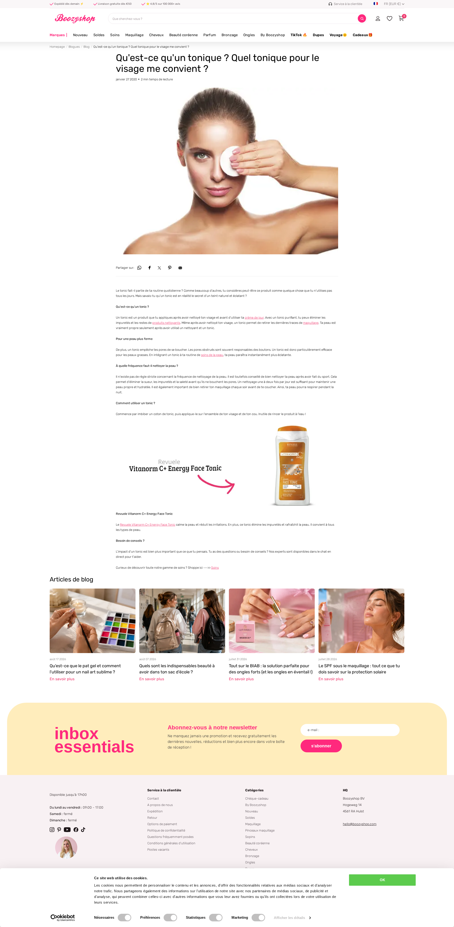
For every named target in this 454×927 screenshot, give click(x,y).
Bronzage (230, 35)
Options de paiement (162, 824)
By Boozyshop (273, 35)
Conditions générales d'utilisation (171, 843)
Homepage (57, 46)
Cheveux (156, 35)
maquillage (311, 323)
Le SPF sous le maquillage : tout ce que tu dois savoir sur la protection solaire (359, 669)
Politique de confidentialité (166, 830)
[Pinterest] (59, 829)
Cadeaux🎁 (363, 35)
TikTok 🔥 (299, 35)
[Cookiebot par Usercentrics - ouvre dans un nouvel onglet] (62, 917)
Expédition (155, 811)
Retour (152, 817)
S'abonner (321, 746)
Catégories (254, 790)
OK (382, 880)
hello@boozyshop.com (359, 824)
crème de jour (254, 317)
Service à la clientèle (164, 790)
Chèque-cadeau (256, 798)
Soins (115, 35)
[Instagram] (52, 829)
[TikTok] (83, 829)
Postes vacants (158, 849)
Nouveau (80, 35)
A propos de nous (160, 805)
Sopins (250, 837)
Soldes (99, 35)
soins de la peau (212, 355)
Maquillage (134, 35)
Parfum (209, 35)
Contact (153, 798)
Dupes (318, 35)
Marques (58, 35)
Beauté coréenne (183, 35)
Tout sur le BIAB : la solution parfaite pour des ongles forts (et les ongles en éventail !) (271, 669)
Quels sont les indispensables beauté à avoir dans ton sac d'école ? (177, 669)
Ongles (249, 35)
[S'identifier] (378, 18)
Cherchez (362, 18)
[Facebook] (76, 829)
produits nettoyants (166, 323)
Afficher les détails (289, 918)
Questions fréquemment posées (170, 837)
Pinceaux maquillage (260, 830)
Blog (86, 46)
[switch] (170, 917)
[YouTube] (67, 829)
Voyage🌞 (338, 35)
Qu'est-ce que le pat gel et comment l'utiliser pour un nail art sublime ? (85, 669)
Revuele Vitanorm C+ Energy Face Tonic (147, 524)
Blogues (74, 46)
